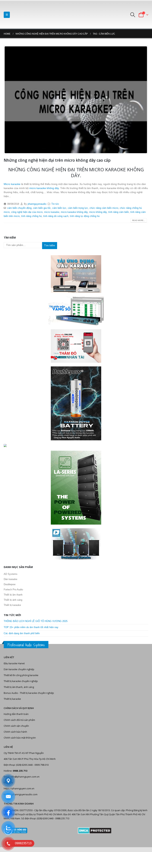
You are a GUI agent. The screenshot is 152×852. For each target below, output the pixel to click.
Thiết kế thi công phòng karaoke (21, 675)
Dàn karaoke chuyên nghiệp (19, 669)
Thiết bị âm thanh (13, 594)
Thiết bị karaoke (12, 605)
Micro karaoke (12, 184)
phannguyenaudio (37, 204)
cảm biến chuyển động (19, 208)
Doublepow (9, 584)
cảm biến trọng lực (78, 208)
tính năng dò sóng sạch (55, 216)
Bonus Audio (11, 693)
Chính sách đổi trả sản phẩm (19, 720)
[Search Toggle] (133, 14)
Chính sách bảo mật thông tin (20, 737)
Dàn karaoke (10, 579)
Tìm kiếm (49, 245)
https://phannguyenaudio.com (20, 794)
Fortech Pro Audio (13, 589)
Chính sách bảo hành (15, 731)
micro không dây (98, 212)
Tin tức (55, 204)
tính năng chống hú (31, 216)
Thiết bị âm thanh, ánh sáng (19, 687)
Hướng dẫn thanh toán (16, 714)
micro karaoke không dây (44, 188)
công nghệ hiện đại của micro (27, 212)
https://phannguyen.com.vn (19, 788)
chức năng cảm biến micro (104, 208)
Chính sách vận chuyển (16, 725)
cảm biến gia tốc (42, 208)
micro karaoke (51, 212)
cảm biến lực (59, 208)
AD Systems (10, 574)
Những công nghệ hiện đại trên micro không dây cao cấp (57, 160)
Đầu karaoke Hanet (14, 663)
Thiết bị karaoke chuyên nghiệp (21, 681)
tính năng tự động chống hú (85, 216)
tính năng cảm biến (118, 212)
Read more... (138, 220)
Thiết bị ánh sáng (13, 599)
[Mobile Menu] (7, 15)
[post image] (76, 99)
